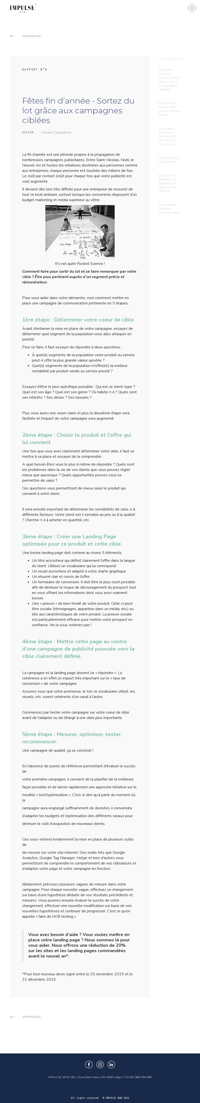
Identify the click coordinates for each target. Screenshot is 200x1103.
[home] (18, 6)
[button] (192, 8)
